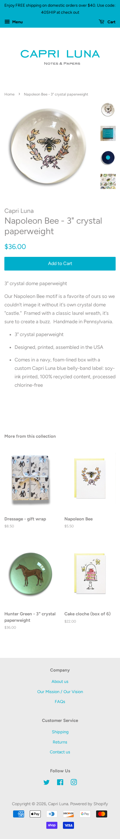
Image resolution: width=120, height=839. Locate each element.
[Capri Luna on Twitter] (46, 783)
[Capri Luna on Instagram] (73, 783)
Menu (17, 22)
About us (60, 681)
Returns (60, 742)
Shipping (60, 731)
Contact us (60, 752)
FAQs (60, 701)
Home (9, 94)
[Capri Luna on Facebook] (60, 783)
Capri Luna (58, 803)
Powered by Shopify (89, 803)
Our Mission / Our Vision (60, 691)
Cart (111, 22)
